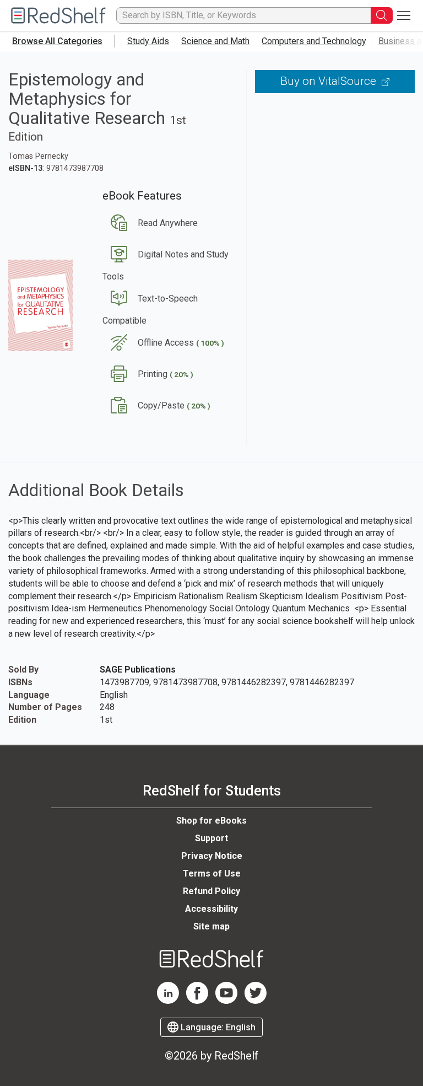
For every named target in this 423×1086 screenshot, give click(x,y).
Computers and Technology (314, 41)
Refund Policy (211, 891)
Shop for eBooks (211, 820)
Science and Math (215, 41)
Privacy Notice (211, 856)
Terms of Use (212, 873)
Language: (217, 1027)
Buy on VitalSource (329, 81)
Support (211, 838)
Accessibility (211, 909)
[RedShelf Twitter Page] (256, 1001)
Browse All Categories (57, 41)
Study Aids (148, 41)
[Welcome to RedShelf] (58, 15)
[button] (150, 223)
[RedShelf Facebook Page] (197, 1001)
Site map (211, 926)
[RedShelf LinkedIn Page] (168, 1001)
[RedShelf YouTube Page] (226, 1001)
